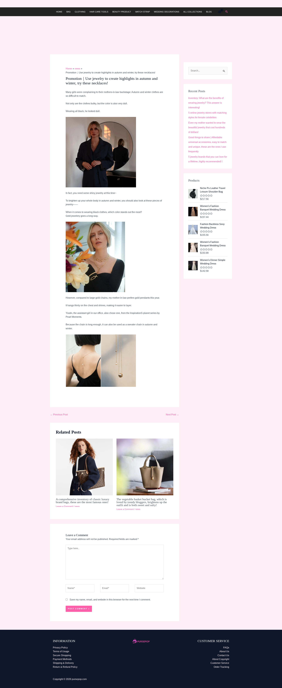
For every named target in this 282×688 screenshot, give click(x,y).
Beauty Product (121, 12)
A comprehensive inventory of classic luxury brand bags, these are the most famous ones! (82, 501)
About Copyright (220, 659)
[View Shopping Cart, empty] (219, 11)
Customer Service (219, 663)
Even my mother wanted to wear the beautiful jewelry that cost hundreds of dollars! (206, 127)
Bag (68, 12)
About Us (224, 651)
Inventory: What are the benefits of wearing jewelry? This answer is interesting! (206, 103)
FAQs (226, 647)
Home (59, 12)
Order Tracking (221, 667)
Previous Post (59, 414)
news (77, 506)
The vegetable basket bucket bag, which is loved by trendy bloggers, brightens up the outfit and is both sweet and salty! (141, 502)
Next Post (172, 414)
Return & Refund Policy (65, 667)
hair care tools (99, 12)
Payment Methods (62, 659)
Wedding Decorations (166, 12)
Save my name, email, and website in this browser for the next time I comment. (110, 599)
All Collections (192, 12)
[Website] (149, 589)
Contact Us (223, 655)
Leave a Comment (64, 506)
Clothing (80, 12)
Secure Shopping (62, 655)
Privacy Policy (60, 647)
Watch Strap (142, 12)
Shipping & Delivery (63, 663)
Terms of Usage (61, 651)
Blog (209, 12)
